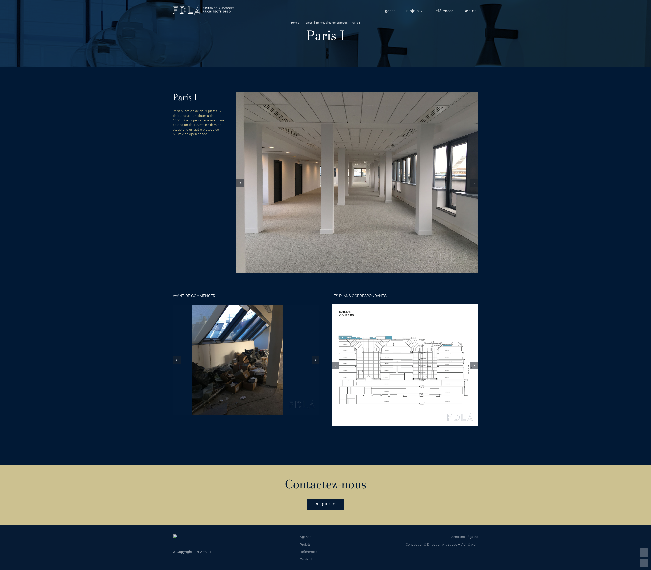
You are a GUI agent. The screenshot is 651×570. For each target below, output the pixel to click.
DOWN (644, 563)
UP (644, 552)
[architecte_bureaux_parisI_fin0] (357, 182)
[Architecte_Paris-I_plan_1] (405, 365)
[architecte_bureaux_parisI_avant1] (246, 359)
